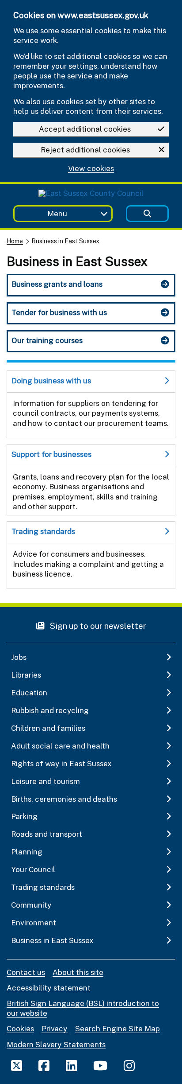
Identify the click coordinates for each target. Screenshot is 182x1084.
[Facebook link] (44, 1065)
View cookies (91, 168)
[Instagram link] (129, 1065)
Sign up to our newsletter (97, 625)
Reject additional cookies (85, 149)
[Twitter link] (17, 1065)
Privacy (55, 1028)
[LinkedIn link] (71, 1065)
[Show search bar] (147, 213)
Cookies (20, 1028)
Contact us (26, 972)
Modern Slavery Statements (56, 1044)
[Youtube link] (100, 1065)
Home (15, 241)
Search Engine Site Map (117, 1028)
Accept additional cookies (85, 128)
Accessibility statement (49, 987)
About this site (78, 972)
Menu (57, 213)
